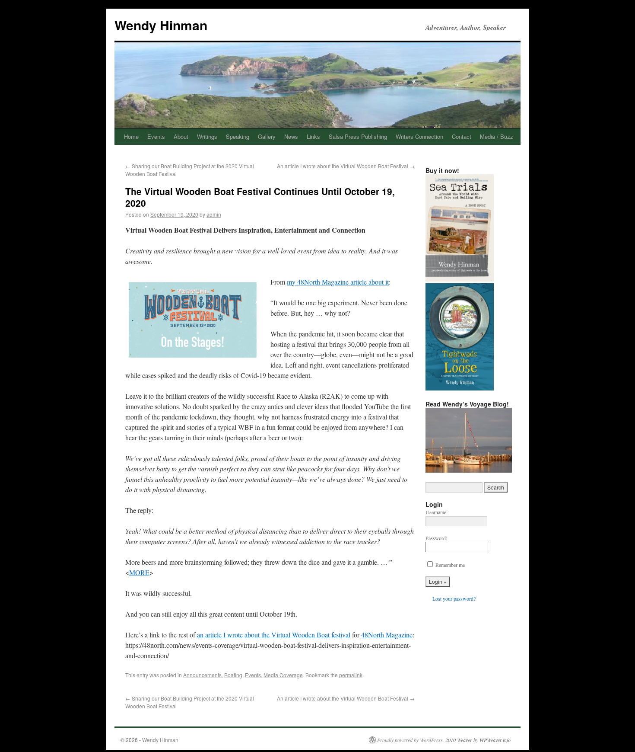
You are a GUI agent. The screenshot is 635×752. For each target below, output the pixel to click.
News (291, 136)
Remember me (450, 564)
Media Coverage (283, 674)
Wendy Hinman (160, 25)
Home (131, 136)
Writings (207, 136)
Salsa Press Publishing (358, 136)
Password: (436, 537)
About (181, 136)
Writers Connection (419, 136)
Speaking (237, 136)
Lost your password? (454, 598)
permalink (350, 674)
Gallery (267, 136)
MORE (139, 572)
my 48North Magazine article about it (338, 281)
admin (213, 214)
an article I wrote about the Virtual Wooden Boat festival (273, 634)
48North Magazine (387, 634)
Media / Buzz (496, 136)
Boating (233, 674)
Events (156, 136)
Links (313, 136)
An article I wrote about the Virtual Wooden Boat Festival (346, 166)
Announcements (202, 674)
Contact (461, 136)
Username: (436, 512)
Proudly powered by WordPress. (410, 739)
